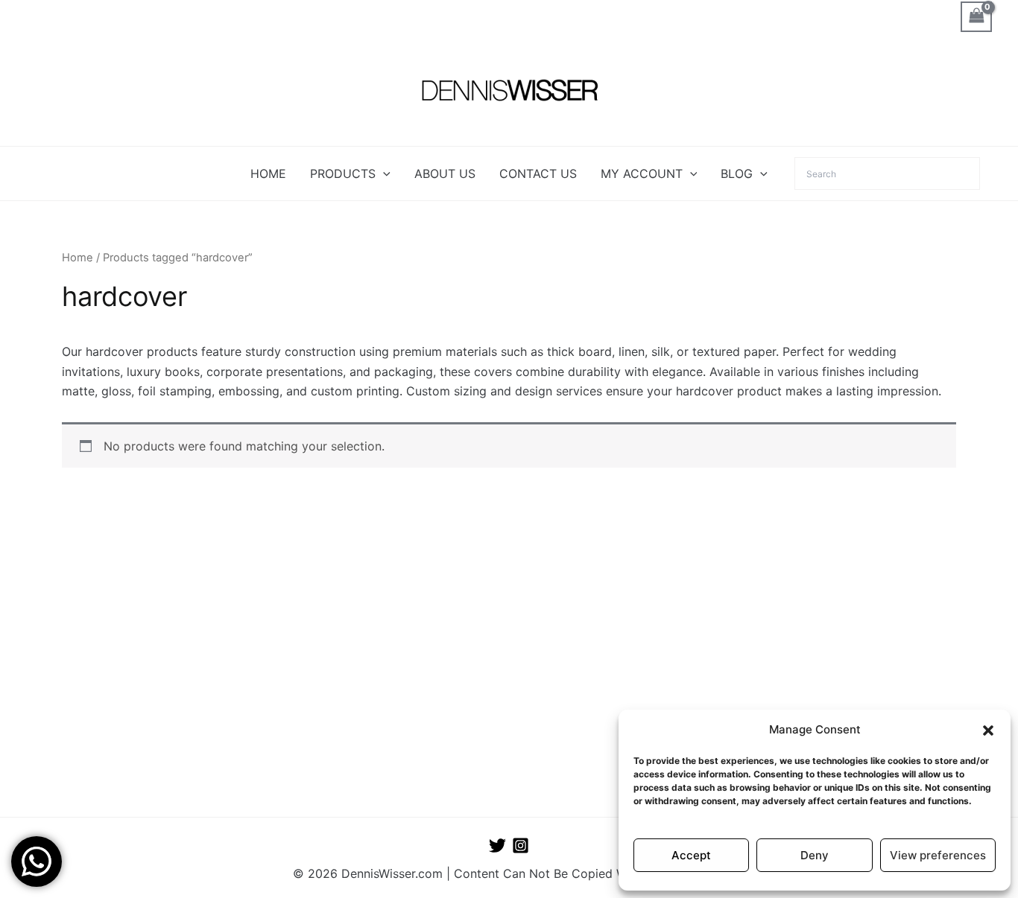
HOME (268, 173)
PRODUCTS (343, 173)
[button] (988, 730)
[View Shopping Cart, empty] (976, 16)
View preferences (938, 855)
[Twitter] (497, 845)
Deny (814, 855)
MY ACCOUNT (642, 173)
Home (77, 257)
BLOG (737, 173)
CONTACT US (538, 173)
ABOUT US (444, 173)
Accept (691, 855)
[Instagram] (520, 845)
